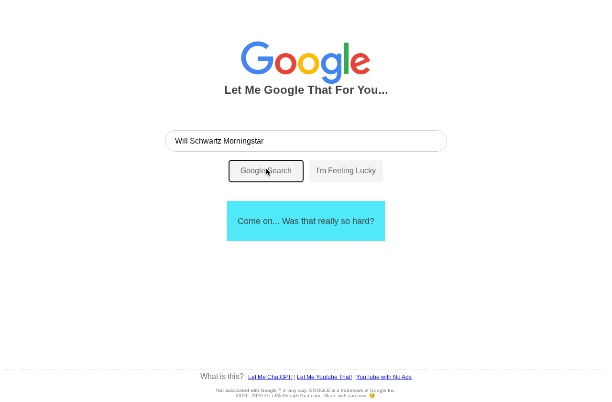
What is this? (222, 376)
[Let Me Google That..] (306, 58)
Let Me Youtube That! (324, 377)
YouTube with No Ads (384, 377)
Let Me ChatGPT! (270, 377)
